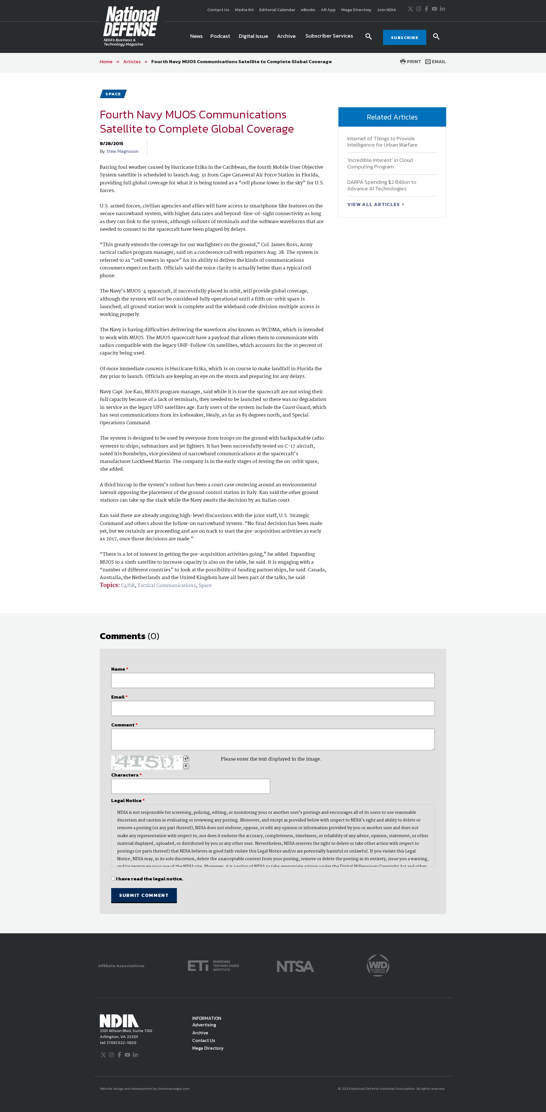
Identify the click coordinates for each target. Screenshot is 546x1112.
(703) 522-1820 (121, 1042)
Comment (124, 724)
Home (106, 61)
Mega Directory (356, 9)
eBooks (308, 9)
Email (438, 61)
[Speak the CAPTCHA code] (186, 766)
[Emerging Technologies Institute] (213, 965)
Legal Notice (128, 800)
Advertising (204, 1024)
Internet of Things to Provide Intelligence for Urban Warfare (382, 141)
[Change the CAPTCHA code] (186, 758)
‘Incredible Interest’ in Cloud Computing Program (380, 163)
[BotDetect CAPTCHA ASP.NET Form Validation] (146, 762)
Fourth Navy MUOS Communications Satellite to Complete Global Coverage (241, 61)
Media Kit (244, 9)
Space (205, 586)
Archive (200, 1032)
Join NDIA (386, 9)
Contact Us (218, 9)
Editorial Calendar (277, 9)
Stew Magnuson (122, 151)
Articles (132, 61)
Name (119, 669)
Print (413, 61)
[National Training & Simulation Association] (295, 965)
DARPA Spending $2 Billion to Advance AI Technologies (381, 185)
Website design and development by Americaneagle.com (145, 1088)
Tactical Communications (166, 586)
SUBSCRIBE (405, 37)
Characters (126, 775)
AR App (328, 9)
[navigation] (273, 37)
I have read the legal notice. (149, 878)
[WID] (378, 965)
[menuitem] (196, 37)
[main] (273, 503)
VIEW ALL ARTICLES (374, 204)
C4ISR (128, 586)
